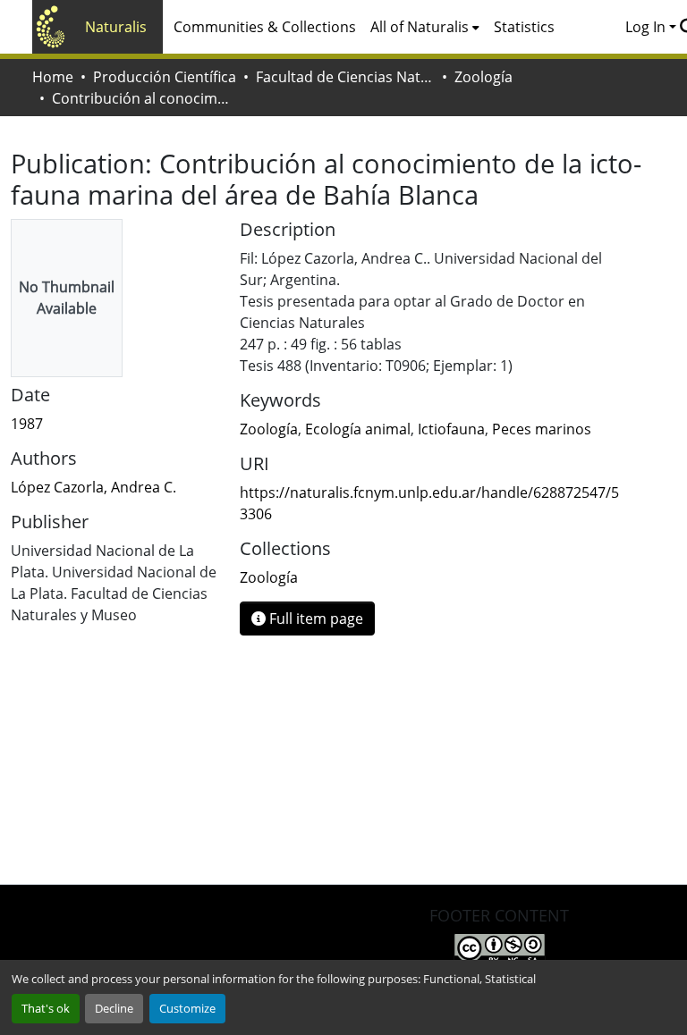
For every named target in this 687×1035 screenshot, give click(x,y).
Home (52, 77)
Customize (187, 1008)
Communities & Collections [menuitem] (265, 27)
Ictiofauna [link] (451, 429)
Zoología (483, 77)
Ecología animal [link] (358, 429)
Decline (114, 1008)
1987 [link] (27, 423)
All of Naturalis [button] (419, 27)
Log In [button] (647, 27)
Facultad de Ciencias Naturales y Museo (345, 77)
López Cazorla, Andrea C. (93, 487)
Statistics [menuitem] (524, 27)
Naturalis (116, 27)
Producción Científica (164, 77)
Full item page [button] (314, 618)
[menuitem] (424, 27)
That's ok (45, 1008)
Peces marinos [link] (541, 429)
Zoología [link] (269, 429)
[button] (269, 577)
